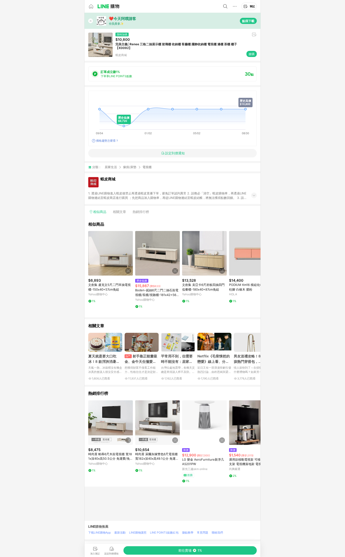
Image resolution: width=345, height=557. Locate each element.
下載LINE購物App (99, 532)
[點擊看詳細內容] (110, 253)
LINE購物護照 (137, 532)
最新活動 (120, 532)
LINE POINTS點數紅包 (164, 532)
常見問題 (202, 532)
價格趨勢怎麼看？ (107, 140)
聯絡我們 (217, 532)
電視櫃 (147, 167)
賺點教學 (187, 532)
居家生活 (111, 167)
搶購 (252, 54)
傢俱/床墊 (129, 167)
